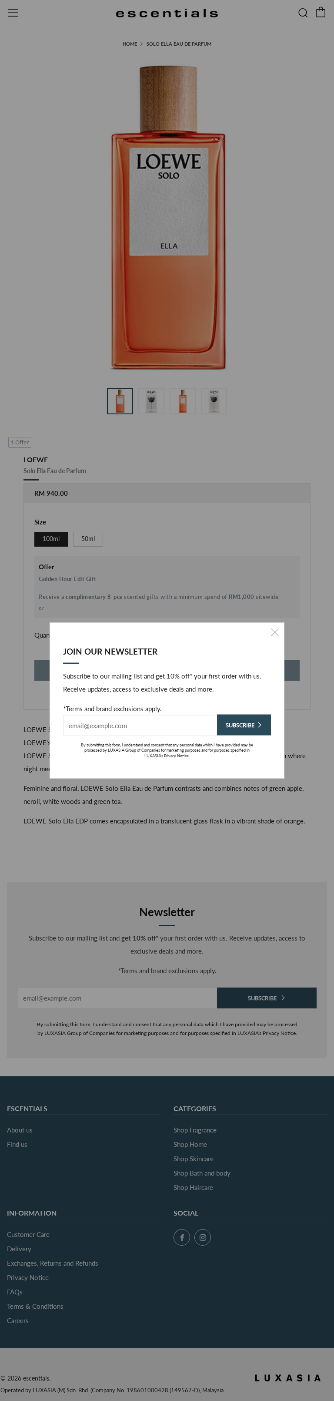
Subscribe (240, 725)
